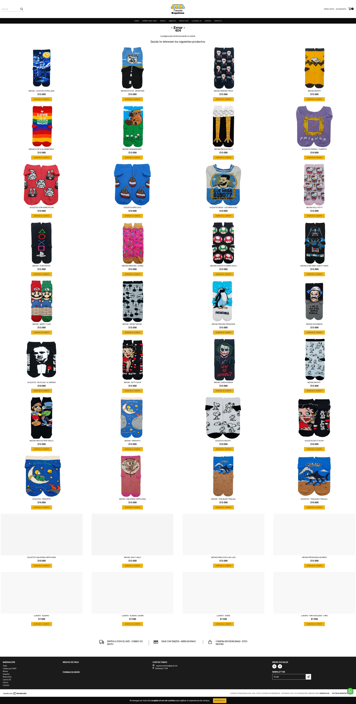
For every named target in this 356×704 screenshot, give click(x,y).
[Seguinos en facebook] (280, 666)
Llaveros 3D (196, 21)
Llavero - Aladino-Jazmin (133, 616)
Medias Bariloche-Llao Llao (223, 557)
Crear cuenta (329, 9)
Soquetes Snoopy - (223, 441)
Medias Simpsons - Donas (132, 266)
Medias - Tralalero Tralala (223, 499)
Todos (136, 21)
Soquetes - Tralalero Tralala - (314, 499)
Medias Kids (184, 21)
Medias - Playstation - (41, 266)
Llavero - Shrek (223, 616)
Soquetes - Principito (41, 499)
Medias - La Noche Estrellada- (42, 91)
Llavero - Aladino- (42, 616)
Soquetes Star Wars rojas (42, 208)
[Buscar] (21, 9)
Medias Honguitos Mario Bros (223, 266)
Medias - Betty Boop (132, 382)
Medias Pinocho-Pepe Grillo (42, 441)
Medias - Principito (133, 441)
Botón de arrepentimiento (342, 693)
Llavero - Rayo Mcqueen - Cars (314, 616)
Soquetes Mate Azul (132, 208)
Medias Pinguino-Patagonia (223, 324)
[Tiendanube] (15, 694)
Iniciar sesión (341, 9)
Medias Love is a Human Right (41, 149)
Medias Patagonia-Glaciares (314, 557)
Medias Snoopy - (314, 382)
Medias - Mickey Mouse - (133, 324)
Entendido (219, 701)
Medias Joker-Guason (223, 382)
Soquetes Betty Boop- (314, 441)
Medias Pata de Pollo (223, 149)
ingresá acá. (325, 693)
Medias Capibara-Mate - (133, 149)
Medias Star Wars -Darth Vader (314, 266)
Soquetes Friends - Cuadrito (314, 149)
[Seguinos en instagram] (274, 666)
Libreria (208, 21)
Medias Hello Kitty (314, 208)
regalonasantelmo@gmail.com (166, 665)
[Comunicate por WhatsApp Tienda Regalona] (350, 691)
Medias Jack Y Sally (132, 557)
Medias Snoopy (314, 91)
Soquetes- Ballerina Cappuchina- (41, 557)
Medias (163, 21)
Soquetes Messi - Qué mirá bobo (223, 208)
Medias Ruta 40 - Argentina (132, 91)
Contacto (218, 21)
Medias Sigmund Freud (223, 91)
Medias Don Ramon (314, 324)
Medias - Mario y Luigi (42, 324)
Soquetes (172, 21)
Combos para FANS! (149, 21)
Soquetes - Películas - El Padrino (41, 382)
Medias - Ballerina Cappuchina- (132, 499)
